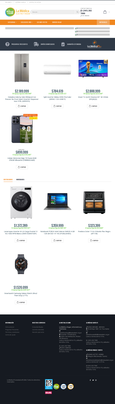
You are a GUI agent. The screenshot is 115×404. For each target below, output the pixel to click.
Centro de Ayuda (35, 2)
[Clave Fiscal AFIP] (49, 384)
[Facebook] (90, 381)
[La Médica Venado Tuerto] (70, 386)
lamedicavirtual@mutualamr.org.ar (70, 333)
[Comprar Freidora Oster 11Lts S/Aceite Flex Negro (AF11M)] (94, 202)
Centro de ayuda (10, 335)
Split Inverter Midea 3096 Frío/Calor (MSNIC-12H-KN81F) (57, 98)
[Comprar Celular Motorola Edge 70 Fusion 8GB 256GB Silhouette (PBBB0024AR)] (22, 129)
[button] (106, 12)
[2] (92, 31)
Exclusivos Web (26, 22)
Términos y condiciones (12, 332)
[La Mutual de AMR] (56, 386)
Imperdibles (103, 22)
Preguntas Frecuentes (12, 330)
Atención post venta (38, 332)
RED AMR (8, 2)
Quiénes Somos (20, 2)
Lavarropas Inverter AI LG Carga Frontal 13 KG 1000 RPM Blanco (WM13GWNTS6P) (21, 232)
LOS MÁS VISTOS (42, 22)
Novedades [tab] (20, 179)
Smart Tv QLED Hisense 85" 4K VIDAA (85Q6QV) (93, 98)
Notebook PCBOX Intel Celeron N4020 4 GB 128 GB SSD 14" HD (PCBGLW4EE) (57, 232)
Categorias (11, 22)
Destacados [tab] (8, 179)
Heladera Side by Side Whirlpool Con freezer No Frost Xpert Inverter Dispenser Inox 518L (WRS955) (22, 99)
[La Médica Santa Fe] (63, 386)
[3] (92, 35)
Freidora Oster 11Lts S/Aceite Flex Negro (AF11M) (94, 232)
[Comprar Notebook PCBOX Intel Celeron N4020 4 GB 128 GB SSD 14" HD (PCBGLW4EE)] (57, 202)
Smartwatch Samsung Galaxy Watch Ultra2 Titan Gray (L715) (20, 294)
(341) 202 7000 (66, 346)
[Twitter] (93, 381)
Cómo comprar (9, 327)
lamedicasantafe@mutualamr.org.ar (97, 335)
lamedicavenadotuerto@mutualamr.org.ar (99, 360)
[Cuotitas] (39, 28)
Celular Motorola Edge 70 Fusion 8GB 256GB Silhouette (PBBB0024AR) (22, 159)
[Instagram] (96, 381)
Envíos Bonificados (37, 327)
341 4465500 (85, 15)
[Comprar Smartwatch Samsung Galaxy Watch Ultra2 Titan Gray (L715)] (21, 264)
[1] (92, 28)
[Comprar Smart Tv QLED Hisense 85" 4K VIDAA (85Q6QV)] (93, 68)
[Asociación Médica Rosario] (48, 392)
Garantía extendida (38, 330)
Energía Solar (57, 22)
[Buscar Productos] (77, 12)
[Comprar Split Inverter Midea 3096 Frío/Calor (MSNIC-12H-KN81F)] (57, 68)
